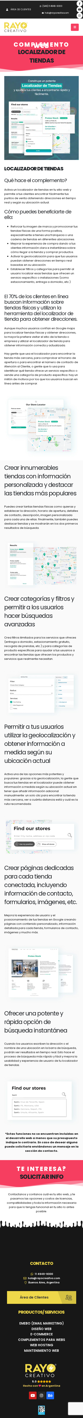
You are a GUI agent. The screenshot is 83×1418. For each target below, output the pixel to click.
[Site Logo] (16, 27)
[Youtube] (80, 10)
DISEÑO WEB (41, 1329)
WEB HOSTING (41, 1345)
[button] (75, 27)
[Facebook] (80, 4)
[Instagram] (80, 16)
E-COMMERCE (41, 1334)
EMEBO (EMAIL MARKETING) (41, 1323)
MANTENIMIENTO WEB (41, 1350)
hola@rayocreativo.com (57, 12)
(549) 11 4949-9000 (52, 6)
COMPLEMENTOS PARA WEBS (41, 1339)
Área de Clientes (21, 9)
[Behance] (50, 1395)
